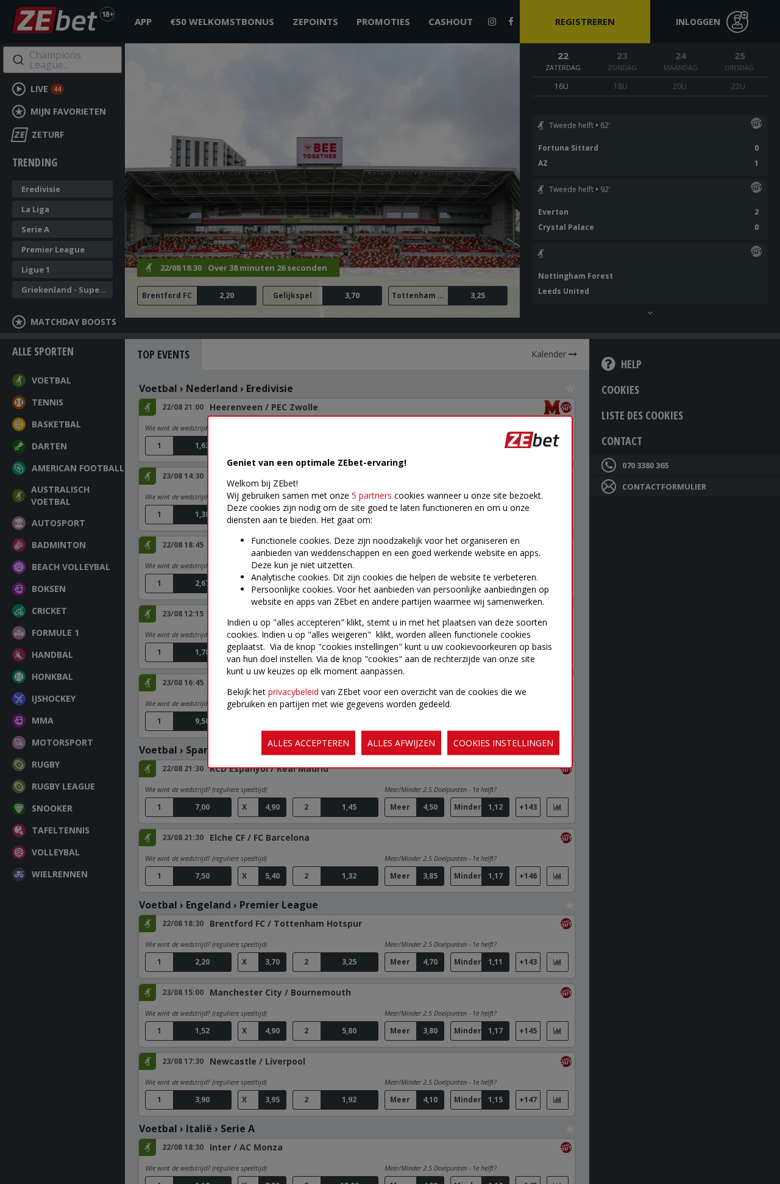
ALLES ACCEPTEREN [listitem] (308, 743)
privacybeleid (293, 691)
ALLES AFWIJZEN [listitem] (401, 743)
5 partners (372, 495)
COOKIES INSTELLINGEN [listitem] (503, 743)
